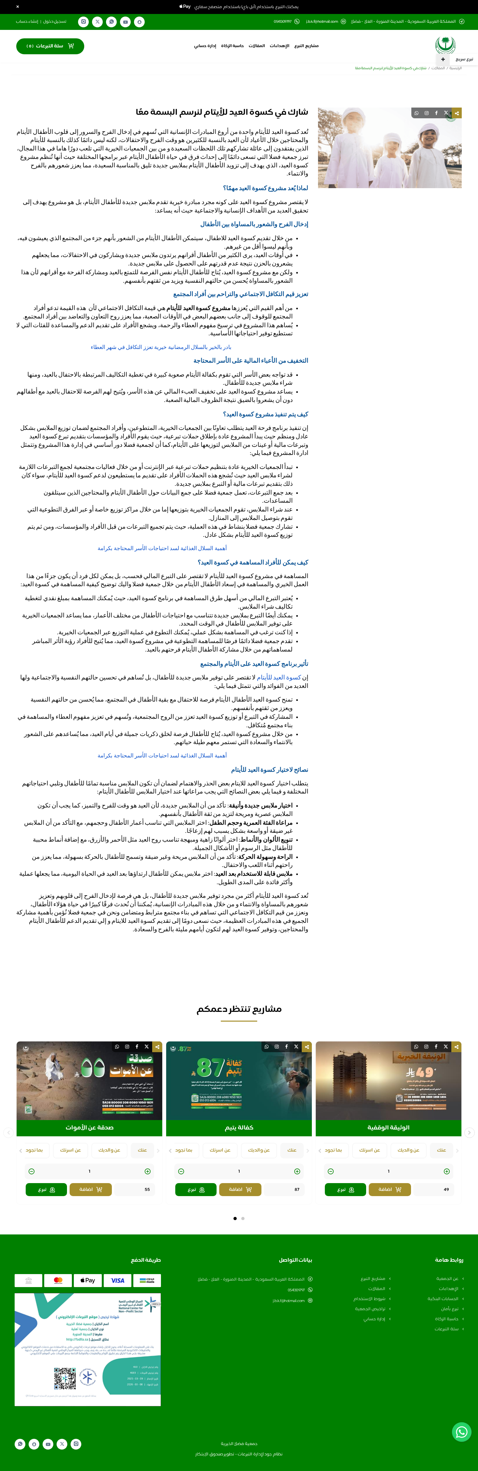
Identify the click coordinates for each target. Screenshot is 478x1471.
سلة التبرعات (447, 1329)
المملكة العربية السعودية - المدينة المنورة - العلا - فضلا (251, 1279)
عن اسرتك (369, 1150)
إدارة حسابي (205, 46)
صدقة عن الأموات (89, 1128)
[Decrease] (331, 1172)
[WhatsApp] (111, 22)
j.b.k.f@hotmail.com (322, 22)
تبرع (341, 1190)
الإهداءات (279, 46)
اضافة (385, 1190)
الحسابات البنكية (443, 1299)
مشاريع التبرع (306, 46)
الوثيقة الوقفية (388, 1128)
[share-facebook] (436, 113)
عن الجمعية (447, 1279)
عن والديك (409, 1150)
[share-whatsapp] (416, 113)
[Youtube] (125, 22)
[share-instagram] (426, 113)
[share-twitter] (446, 113)
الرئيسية (455, 68)
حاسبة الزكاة (232, 46)
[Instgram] (83, 22)
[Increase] (447, 1172)
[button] (243, 1218)
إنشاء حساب (27, 21)
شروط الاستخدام (369, 1299)
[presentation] (457, 1151)
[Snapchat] (139, 22)
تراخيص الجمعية (370, 1309)
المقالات (257, 46)
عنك (441, 1150)
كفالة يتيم (239, 1128)
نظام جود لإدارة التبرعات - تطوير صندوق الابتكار (239, 1454)
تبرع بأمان (450, 1309)
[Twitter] (97, 22)
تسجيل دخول (55, 21)
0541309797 (296, 1290)
